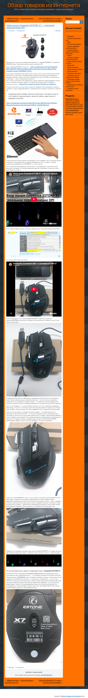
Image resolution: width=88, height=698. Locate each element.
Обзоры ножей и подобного (75, 69)
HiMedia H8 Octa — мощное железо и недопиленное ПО (19, 19)
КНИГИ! (69, 55)
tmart (77, 106)
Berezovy (58, 30)
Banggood (75, 99)
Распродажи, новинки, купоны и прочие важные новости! (73, 80)
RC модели (70, 36)
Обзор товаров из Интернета (44, 5)
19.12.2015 (11, 30)
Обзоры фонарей (72, 71)
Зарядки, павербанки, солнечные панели (72, 47)
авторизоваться (46, 675)
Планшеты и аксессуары (74, 73)
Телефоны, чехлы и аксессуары (72, 89)
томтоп (71, 114)
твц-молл (79, 112)
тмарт (66, 114)
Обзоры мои (21, 30)
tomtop (81, 106)
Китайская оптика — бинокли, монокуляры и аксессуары (72, 51)
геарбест (68, 112)
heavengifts (68, 104)
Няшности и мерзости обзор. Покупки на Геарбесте (38, 84)
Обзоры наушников (72, 67)
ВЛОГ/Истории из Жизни (74, 44)
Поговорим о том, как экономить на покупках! (72, 76)
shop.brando (72, 106)
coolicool (67, 101)
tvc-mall (67, 108)
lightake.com (76, 104)
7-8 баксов (21, 577)
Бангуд (72, 108)
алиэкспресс (20, 667)
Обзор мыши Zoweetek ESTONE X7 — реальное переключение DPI (30, 26)
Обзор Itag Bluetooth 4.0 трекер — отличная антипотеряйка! (51, 19)
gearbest (68, 103)
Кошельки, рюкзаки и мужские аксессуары (72, 58)
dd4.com (73, 101)
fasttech (77, 101)
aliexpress (11, 667)
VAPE (68, 42)
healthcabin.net (75, 103)
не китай (74, 112)
